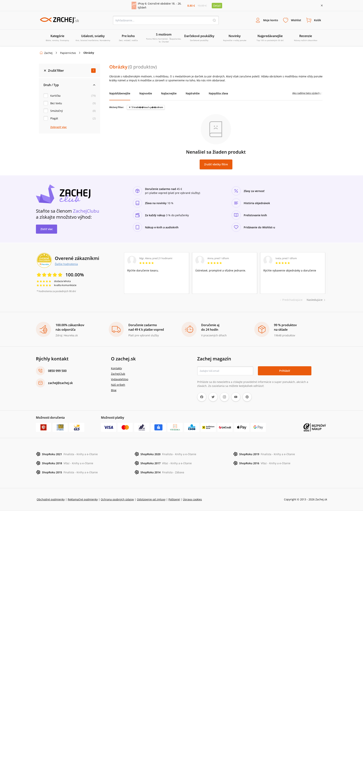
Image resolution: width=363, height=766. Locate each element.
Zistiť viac (46, 229)
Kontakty (116, 368)
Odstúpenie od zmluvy (151, 499)
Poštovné (174, 499)
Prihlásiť (284, 371)
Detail (217, 5)
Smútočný (56, 111)
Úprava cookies (192, 499)
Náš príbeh (118, 384)
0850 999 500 (57, 371)
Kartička (55, 95)
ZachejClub (118, 374)
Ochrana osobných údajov (117, 499)
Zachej (48, 53)
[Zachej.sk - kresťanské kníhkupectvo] (59, 20)
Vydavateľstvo (119, 379)
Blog (113, 390)
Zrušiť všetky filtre (216, 164)
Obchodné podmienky (51, 499)
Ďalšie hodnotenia (66, 264)
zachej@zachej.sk (60, 383)
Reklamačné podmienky (83, 499)
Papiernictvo (68, 53)
